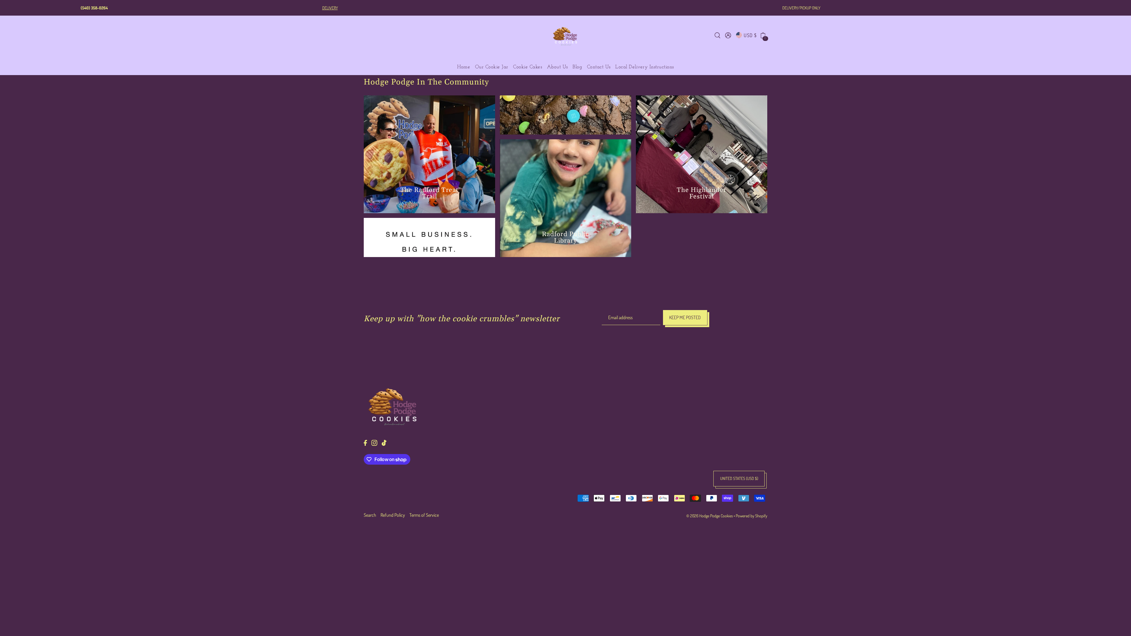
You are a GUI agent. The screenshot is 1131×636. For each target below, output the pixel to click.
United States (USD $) (739, 478)
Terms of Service (424, 515)
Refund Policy (393, 515)
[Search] (717, 35)
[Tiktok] (384, 442)
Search (370, 515)
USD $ (750, 35)
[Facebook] (365, 442)
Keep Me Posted (685, 317)
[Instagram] (374, 442)
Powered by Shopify (751, 515)
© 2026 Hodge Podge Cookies (709, 515)
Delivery (330, 7)
